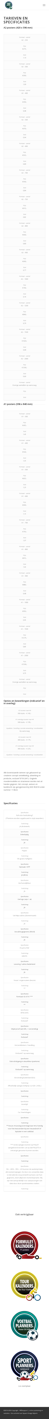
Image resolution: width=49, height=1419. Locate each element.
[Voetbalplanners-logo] (24, 1324)
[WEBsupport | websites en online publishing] (20, 5)
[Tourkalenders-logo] (24, 1285)
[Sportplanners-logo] (24, 1364)
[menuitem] (44, 5)
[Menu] (44, 5)
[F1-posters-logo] (24, 1245)
